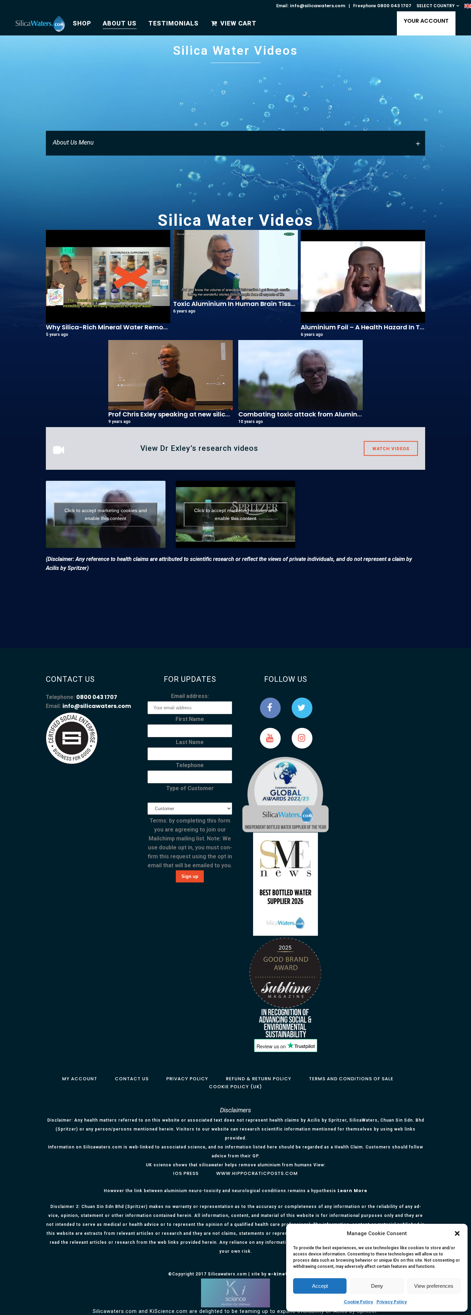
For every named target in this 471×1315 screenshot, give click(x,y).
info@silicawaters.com (317, 5)
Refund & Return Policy (258, 1078)
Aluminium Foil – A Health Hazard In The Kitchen (377, 327)
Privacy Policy (392, 1302)
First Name (190, 719)
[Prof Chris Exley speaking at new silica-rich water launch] (170, 375)
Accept (320, 1286)
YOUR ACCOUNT (426, 21)
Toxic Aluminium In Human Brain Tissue (236, 303)
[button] (457, 1233)
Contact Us (132, 1078)
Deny (377, 1286)
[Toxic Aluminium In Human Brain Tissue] (235, 265)
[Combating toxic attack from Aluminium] (300, 375)
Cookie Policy (358, 1302)
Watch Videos (390, 448)
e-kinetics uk (285, 1274)
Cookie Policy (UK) (235, 1086)
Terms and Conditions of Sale (351, 1078)
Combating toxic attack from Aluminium (304, 414)
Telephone (190, 765)
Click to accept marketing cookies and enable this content (105, 514)
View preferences (433, 1286)
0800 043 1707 (394, 5)
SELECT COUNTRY (436, 6)
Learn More (352, 1191)
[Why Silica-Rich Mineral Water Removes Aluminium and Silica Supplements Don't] (108, 276)
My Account (79, 1078)
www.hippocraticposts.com (257, 1173)
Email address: (190, 696)
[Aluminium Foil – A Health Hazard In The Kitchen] (363, 276)
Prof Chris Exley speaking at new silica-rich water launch (199, 414)
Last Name (190, 742)
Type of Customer (190, 788)
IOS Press (186, 1173)
